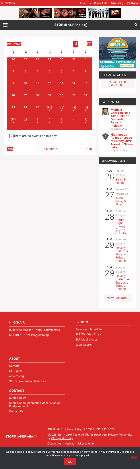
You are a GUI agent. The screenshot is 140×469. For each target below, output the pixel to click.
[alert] (49, 135)
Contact (16, 390)
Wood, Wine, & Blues (120, 201)
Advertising (117, 3)
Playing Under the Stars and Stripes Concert (122, 254)
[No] (134, 457)
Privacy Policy (117, 434)
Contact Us (100, 3)
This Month (49, 149)
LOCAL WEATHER (114, 75)
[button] (5, 25)
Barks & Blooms (120, 181)
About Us (85, 3)
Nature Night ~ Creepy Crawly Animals (120, 226)
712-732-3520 (105, 429)
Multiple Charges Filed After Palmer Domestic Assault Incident (120, 117)
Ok (70, 462)
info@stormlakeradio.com (79, 443)
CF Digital (132, 3)
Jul (10, 148)
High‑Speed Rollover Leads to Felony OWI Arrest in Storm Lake (122, 141)
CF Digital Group (62, 438)
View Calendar (117, 297)
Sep (89, 149)
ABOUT (14, 358)
